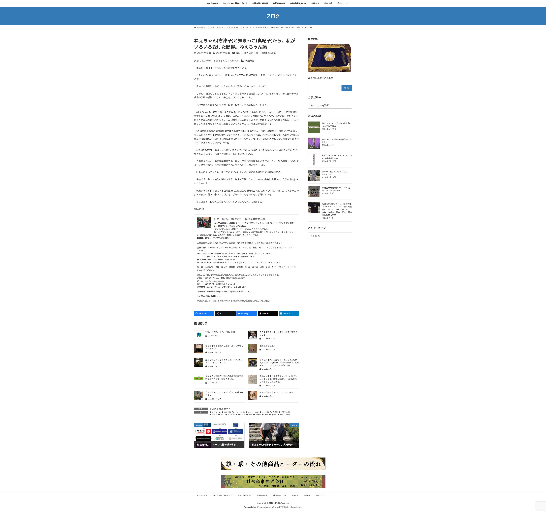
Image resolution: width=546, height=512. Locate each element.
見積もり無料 (285, 415)
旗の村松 (231, 415)
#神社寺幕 (228, 301)
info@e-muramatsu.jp (214, 281)
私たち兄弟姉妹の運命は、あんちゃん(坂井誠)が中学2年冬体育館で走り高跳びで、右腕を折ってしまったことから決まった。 (279, 362)
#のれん (250, 301)
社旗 (266, 415)
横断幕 (258, 415)
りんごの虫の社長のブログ (220, 409)
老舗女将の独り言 (245, 495)
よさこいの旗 (253, 412)
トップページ (202, 495)
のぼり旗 (227, 412)
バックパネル (240, 412)
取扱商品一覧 (262, 495)
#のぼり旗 (211, 301)
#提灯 (267, 301)
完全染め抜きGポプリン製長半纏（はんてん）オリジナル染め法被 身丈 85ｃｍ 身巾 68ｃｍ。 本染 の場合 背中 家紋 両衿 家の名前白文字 (338, 209)
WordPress (257, 507)
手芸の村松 (285, 412)
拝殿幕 (214, 415)
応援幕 (275, 412)
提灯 (222, 415)
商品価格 (306, 495)
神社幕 (274, 415)
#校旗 (199, 301)
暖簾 (250, 415)
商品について (321, 495)
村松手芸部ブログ (279, 495)
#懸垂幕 (236, 301)
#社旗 (204, 301)
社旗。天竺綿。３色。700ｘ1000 (220, 332)
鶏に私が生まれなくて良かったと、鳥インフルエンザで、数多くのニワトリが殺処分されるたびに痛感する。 (278, 379)
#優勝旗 (220, 301)
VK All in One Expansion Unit (291, 507)
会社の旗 (265, 412)
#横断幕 (243, 301)
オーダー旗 (216, 412)
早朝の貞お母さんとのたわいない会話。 (277, 392)
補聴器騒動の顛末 (267, 346)
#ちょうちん (259, 301)
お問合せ (294, 495)
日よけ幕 (241, 415)
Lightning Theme (272, 507)
